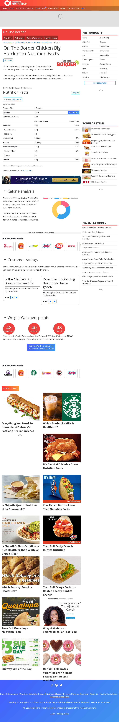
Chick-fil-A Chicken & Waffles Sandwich (97, 228)
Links (52, 713)
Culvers (85, 46)
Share (9, 60)
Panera (102, 60)
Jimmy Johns (104, 51)
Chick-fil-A (86, 42)
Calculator (19, 38)
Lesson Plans (73, 8)
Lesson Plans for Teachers (76, 694)
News (62, 8)
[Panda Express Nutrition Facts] (59, 373)
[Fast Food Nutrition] (15, 3)
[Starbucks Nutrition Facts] (33, 373)
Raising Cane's (105, 64)
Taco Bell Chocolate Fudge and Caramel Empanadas (97, 282)
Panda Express (87, 60)
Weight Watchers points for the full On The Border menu (41, 347)
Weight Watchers (34, 38)
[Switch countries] (83, 8)
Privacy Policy (63, 713)
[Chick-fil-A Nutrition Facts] (8, 246)
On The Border (27, 170)
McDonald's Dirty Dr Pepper (93, 232)
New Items (40, 8)
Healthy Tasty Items (108, 694)
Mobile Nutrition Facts (59, 696)
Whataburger (105, 77)
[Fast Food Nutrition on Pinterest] (56, 685)
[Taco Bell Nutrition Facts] (8, 373)
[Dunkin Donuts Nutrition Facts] (46, 373)
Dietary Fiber (9, 151)
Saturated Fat (10, 129)
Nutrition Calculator (25, 8)
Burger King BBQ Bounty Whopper (95, 272)
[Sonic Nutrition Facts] (46, 246)
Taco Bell (103, 73)
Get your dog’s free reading (65, 180)
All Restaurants (99, 83)
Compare (75, 93)
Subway (85, 73)
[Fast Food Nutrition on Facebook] (51, 685)
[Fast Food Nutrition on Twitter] (60, 685)
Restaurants (8, 8)
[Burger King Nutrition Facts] (20, 246)
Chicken (11, 99)
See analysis (73, 112)
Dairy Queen (104, 46)
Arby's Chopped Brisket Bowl (93, 243)
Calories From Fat (10, 116)
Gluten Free (53, 8)
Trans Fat (8, 134)
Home (2, 694)
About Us (94, 694)
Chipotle (103, 42)
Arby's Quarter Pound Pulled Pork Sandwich (98, 259)
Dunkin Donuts (88, 51)
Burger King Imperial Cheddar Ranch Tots (98, 268)
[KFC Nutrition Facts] (72, 246)
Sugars (7, 155)
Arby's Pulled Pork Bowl (91, 248)
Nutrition (8, 38)
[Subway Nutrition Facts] (33, 246)
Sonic (84, 68)
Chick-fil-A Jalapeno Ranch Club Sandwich (97, 276)
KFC (83, 55)
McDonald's (104, 55)
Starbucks (103, 68)
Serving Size (8, 108)
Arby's (84, 37)
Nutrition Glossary (54, 694)
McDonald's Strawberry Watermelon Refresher (96, 237)
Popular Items (50, 38)
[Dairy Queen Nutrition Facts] (59, 246)
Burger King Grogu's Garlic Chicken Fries (97, 263)
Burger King (104, 37)
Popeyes (85, 64)
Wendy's (85, 77)
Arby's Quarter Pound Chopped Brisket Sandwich (96, 253)
